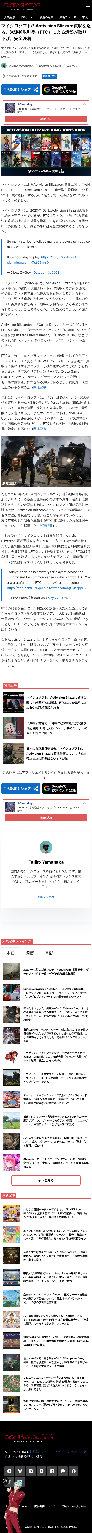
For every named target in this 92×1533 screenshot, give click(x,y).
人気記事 (9, 17)
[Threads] (52, 1471)
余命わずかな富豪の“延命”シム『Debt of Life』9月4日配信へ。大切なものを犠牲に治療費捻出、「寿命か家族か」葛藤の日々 (55, 1255)
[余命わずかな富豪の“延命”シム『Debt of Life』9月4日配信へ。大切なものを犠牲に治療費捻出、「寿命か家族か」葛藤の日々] (11, 1255)
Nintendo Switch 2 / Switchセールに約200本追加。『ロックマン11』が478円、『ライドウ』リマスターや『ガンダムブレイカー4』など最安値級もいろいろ (55, 992)
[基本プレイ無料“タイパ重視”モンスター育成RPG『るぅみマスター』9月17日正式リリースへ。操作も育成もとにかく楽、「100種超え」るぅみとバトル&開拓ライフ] (11, 1234)
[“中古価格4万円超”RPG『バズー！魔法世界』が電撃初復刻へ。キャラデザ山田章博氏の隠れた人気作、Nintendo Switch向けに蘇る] (11, 1340)
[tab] (10, 953)
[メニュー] (88, 6)
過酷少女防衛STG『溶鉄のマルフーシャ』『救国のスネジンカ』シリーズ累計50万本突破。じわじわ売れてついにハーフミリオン (55, 1404)
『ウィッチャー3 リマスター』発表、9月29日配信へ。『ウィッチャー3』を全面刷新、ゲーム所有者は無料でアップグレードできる (55, 1077)
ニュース (72, 65)
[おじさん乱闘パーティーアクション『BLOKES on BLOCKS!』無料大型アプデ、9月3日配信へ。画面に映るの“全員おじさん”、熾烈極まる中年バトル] (11, 1213)
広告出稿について (44, 1506)
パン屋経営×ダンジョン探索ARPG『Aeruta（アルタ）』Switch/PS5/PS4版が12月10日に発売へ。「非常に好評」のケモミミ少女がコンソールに (56, 1319)
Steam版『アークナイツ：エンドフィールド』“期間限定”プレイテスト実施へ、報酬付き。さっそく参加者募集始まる (56, 1162)
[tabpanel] (46, 1073)
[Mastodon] (63, 1471)
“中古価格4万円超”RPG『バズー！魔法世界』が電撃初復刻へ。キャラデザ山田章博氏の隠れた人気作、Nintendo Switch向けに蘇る (56, 1340)
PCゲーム (27, 17)
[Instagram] (31, 1471)
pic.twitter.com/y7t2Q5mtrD (28, 262)
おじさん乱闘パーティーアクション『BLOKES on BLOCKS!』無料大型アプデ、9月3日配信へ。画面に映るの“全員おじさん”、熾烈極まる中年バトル (55, 1213)
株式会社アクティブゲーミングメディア (57, 1452)
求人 (85, 17)
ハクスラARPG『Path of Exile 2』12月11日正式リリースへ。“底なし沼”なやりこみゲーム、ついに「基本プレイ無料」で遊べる (55, 1141)
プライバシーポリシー (73, 1506)
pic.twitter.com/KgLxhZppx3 (65, 588)
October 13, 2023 (46, 272)
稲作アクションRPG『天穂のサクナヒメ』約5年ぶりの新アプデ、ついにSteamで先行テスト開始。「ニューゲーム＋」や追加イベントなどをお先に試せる (55, 1120)
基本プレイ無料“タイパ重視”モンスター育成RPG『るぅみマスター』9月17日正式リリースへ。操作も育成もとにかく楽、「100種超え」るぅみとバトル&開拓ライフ (55, 1234)
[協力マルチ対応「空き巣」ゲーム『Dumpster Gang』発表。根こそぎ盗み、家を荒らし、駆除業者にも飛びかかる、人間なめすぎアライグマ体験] (11, 1362)
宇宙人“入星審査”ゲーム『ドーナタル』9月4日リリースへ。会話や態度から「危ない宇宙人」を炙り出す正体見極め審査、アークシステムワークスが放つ (55, 1277)
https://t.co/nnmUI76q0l (25, 588)
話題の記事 (46, 17)
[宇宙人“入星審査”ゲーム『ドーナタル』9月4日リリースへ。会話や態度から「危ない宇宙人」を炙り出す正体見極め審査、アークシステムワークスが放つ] (11, 1277)
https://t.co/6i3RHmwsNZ (60, 257)
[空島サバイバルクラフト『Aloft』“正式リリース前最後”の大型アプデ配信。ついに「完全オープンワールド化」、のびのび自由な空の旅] (11, 1298)
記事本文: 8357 (46, 897)
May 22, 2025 (58, 598)
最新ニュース (67, 17)
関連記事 (39, 387)
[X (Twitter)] (41, 1471)
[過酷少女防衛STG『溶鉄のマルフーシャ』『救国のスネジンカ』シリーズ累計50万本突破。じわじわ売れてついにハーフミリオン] (11, 1404)
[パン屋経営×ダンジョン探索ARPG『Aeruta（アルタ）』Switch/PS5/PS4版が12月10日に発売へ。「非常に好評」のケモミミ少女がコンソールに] (11, 1319)
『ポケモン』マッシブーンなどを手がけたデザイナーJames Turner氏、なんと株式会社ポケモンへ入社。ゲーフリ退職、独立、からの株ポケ (55, 1056)
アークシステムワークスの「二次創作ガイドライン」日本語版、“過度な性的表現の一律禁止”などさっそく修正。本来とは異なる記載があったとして (55, 1099)
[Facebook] (73, 1471)
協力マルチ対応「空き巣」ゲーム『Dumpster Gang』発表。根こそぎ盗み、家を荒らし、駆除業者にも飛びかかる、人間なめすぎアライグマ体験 (55, 1362)
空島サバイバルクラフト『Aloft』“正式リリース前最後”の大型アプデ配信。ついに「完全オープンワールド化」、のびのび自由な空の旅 (55, 1298)
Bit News (49, 76)
